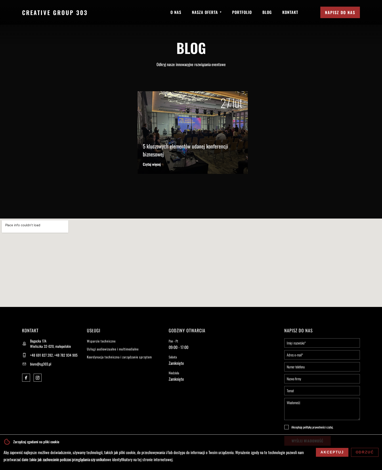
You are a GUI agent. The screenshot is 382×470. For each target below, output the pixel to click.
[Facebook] (26, 378)
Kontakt (290, 12)
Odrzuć (365, 452)
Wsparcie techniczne (101, 341)
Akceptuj (332, 452)
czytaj (329, 427)
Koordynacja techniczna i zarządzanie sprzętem (119, 356)
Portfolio (242, 12)
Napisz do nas (340, 12)
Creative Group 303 (55, 12)
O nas (175, 12)
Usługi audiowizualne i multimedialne (113, 348)
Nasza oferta (205, 12)
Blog (267, 12)
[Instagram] (38, 378)
